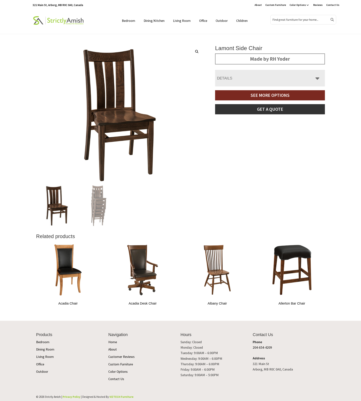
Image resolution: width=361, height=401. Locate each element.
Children (242, 20)
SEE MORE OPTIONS (270, 95)
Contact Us (332, 5)
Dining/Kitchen (154, 20)
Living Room (182, 20)
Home (112, 342)
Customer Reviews (121, 356)
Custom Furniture (275, 5)
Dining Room (45, 349)
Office (203, 20)
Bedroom (128, 20)
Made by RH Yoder (270, 59)
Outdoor (222, 20)
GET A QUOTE (270, 109)
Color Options (298, 5)
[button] (196, 51)
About (258, 5)
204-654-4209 (262, 347)
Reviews (318, 5)
